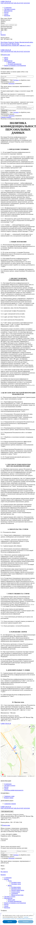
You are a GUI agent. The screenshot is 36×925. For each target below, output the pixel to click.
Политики (11, 83)
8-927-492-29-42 (15, 3)
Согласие (16, 80)
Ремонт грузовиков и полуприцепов (15, 65)
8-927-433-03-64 (5, 3)
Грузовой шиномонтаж (14, 64)
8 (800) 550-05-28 (6, 1)
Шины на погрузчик (17, 895)
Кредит (6, 12)
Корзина (3, 34)
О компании (8, 7)
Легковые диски (16, 884)
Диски (6, 59)
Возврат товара (8, 797)
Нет (5, 30)
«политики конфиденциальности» (24, 918)
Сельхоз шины (15, 892)
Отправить (4, 855)
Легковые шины (16, 888)
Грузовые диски (16, 882)
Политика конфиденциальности (13, 790)
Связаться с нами (9, 796)
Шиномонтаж (8, 10)
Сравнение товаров (10, 803)
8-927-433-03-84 (25, 3)
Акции (6, 14)
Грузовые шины (16, 887)
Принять (10, 921)
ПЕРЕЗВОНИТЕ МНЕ (7, 68)
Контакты (7, 15)
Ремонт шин (11, 62)
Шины (6, 57)
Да (2, 30)
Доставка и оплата (9, 9)
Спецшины (14, 893)
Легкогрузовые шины (17, 890)
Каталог (6, 879)
